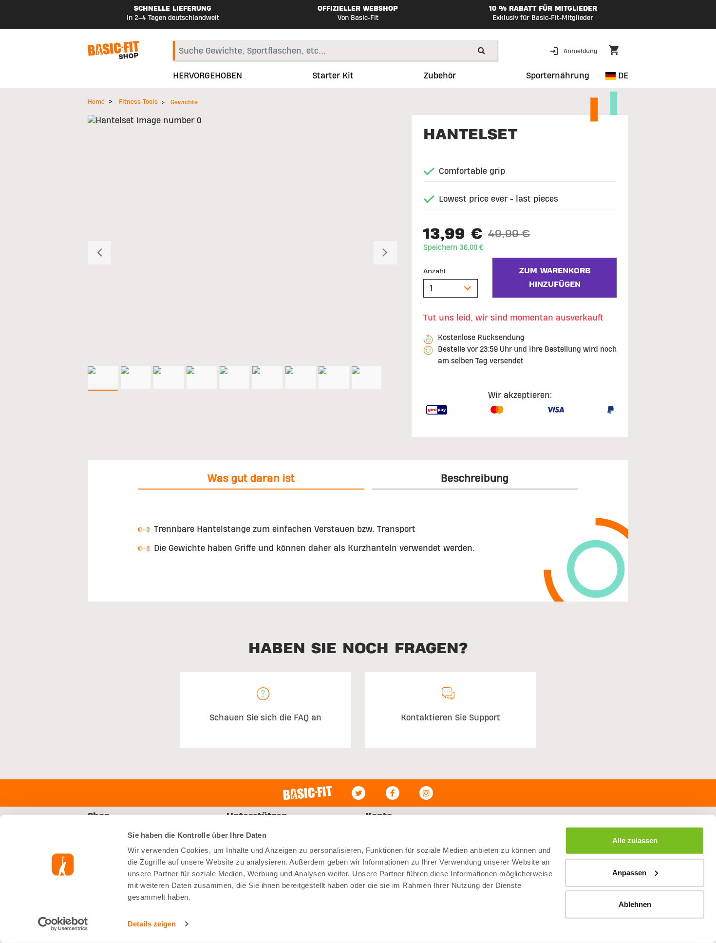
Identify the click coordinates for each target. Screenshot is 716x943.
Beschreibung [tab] (475, 478)
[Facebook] (392, 793)
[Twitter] (358, 793)
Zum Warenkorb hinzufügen (554, 277)
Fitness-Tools (138, 101)
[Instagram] (426, 793)
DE (622, 75)
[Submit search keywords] (481, 50)
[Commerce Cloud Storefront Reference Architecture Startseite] (113, 50)
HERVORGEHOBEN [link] (207, 76)
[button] (574, 50)
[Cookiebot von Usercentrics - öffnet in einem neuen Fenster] (63, 924)
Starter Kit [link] (333, 76)
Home (96, 101)
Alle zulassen (635, 840)
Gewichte (184, 102)
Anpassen (629, 872)
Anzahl (434, 271)
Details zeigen (152, 924)
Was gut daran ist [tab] (251, 478)
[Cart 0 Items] (618, 51)
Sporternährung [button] (557, 76)
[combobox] (335, 50)
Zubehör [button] (440, 76)
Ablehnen (635, 904)
